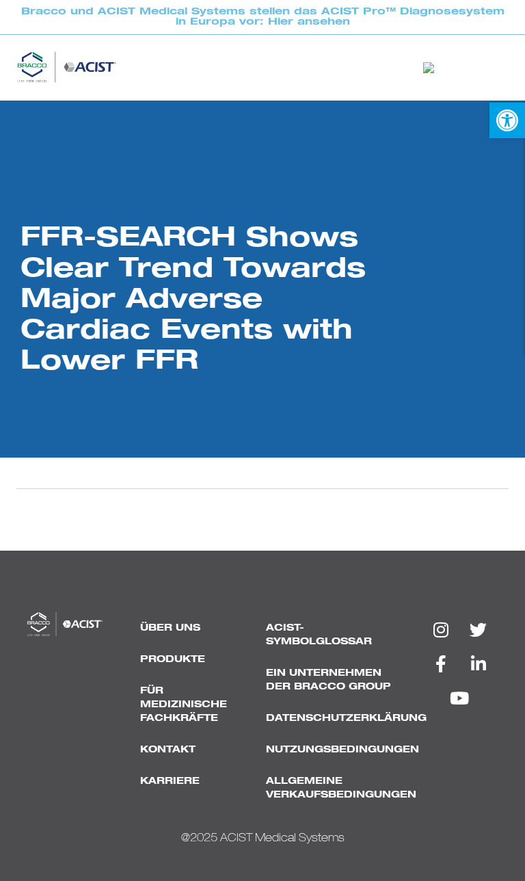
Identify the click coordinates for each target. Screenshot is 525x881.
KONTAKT (168, 749)
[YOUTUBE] (459, 698)
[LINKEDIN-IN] (478, 663)
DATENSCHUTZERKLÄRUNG (336, 718)
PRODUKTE (172, 659)
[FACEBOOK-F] (441, 663)
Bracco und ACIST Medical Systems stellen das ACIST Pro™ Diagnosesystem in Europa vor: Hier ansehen (262, 16)
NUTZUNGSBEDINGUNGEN (336, 749)
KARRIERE (170, 781)
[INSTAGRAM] (441, 629)
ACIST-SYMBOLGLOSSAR (319, 634)
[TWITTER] (478, 629)
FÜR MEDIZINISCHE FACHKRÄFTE (183, 704)
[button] (507, 120)
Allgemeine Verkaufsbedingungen (336, 788)
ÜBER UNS (170, 628)
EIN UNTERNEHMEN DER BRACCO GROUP (328, 680)
